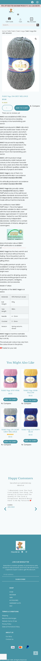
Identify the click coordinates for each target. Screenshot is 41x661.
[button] (18, 14)
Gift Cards (9, 22)
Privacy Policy (6, 624)
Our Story (9, 636)
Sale (10, 606)
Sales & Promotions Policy (11, 627)
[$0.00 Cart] (20, 20)
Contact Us (9, 639)
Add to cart (22, 108)
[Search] (38, 25)
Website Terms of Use (9, 621)
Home (4, 31)
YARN (9, 31)
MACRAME (12, 595)
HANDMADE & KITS (15, 603)
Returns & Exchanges (9, 618)
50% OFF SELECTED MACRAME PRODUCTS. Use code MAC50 (20, 6)
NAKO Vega (21, 31)
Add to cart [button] (10, 399)
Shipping (5, 616)
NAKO (14, 31)
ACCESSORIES (13, 600)
